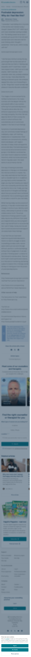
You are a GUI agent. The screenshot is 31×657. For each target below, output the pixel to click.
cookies (7, 638)
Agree (15, 645)
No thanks (15, 649)
